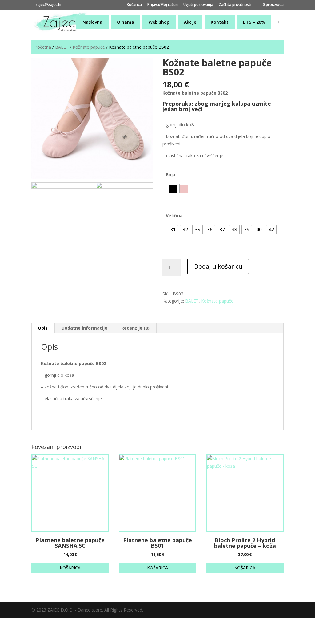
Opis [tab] (43, 328)
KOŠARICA (70, 568)
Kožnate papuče (89, 47)
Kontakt (220, 22)
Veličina (174, 215)
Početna (42, 47)
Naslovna (92, 22)
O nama (125, 22)
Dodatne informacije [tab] (84, 328)
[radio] (172, 188)
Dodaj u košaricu (218, 266)
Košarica (134, 5)
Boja (170, 174)
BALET (62, 47)
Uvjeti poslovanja (198, 5)
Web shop (159, 22)
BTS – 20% (254, 22)
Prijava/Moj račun (162, 5)
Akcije (190, 22)
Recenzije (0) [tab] (135, 328)
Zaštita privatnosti (235, 5)
